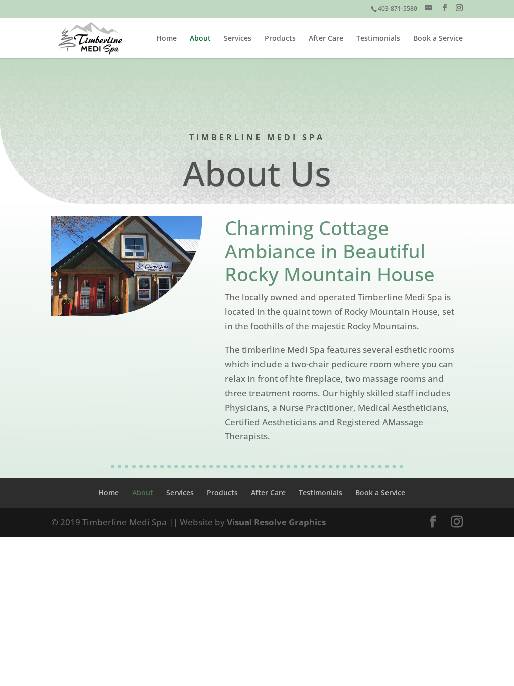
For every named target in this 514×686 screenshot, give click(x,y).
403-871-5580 (397, 8)
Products (280, 39)
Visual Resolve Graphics (276, 522)
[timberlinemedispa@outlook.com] (429, 8)
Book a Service (438, 39)
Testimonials (378, 39)
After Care (326, 39)
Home (166, 39)
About (200, 39)
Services (237, 39)
